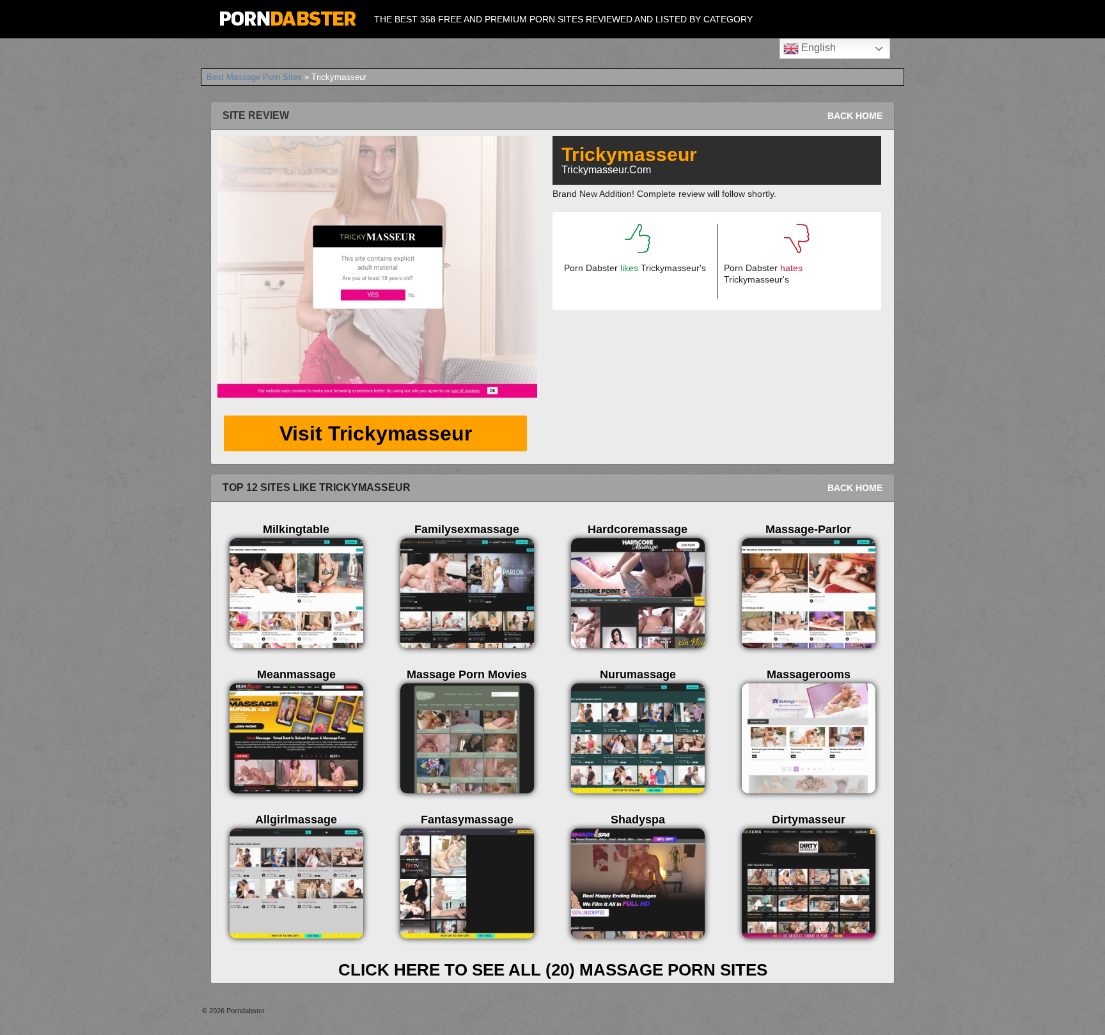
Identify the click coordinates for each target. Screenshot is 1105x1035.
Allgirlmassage (296, 819)
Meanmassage (296, 674)
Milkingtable (296, 529)
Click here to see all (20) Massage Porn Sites (552, 969)
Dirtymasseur (808, 819)
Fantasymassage (467, 819)
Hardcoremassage (637, 529)
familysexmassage (466, 529)
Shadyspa (638, 819)
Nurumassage (638, 674)
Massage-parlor (808, 529)
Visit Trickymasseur (375, 433)
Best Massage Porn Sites (254, 77)
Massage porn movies (467, 674)
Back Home (854, 116)
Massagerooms (808, 674)
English (817, 47)
